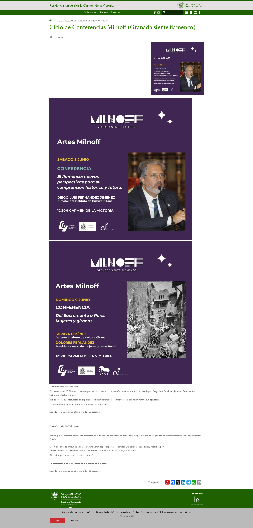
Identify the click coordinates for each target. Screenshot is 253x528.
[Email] (199, 482)
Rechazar (74, 521)
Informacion (58, 21)
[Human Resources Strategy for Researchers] (197, 501)
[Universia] (197, 493)
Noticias (67, 21)
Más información (127, 516)
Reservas (104, 12)
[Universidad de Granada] (190, 5)
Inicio (50, 20)
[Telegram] (188, 482)
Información (90, 12)
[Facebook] (173, 482)
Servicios (115, 12)
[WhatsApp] (194, 482)
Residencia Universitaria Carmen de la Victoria (81, 5)
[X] (178, 482)
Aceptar (57, 521)
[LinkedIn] (183, 482)
